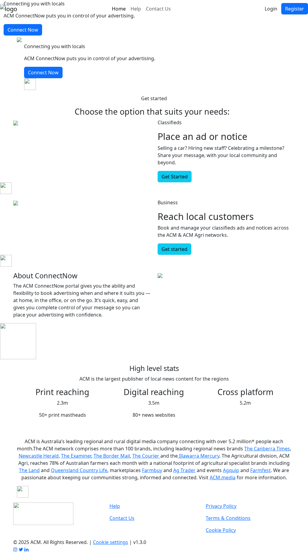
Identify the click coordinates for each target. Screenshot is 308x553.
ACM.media (223, 477)
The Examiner (76, 456)
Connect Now (23, 29)
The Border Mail (112, 456)
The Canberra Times (267, 448)
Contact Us (158, 8)
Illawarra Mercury (198, 456)
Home (119, 8)
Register (294, 8)
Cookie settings (110, 542)
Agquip (231, 470)
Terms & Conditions (228, 518)
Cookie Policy (221, 530)
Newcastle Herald (39, 456)
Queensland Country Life (79, 470)
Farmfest (260, 470)
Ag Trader (184, 470)
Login (271, 8)
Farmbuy (152, 470)
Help (136, 8)
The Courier (146, 456)
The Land (29, 470)
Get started (174, 249)
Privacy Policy (221, 506)
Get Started (175, 176)
